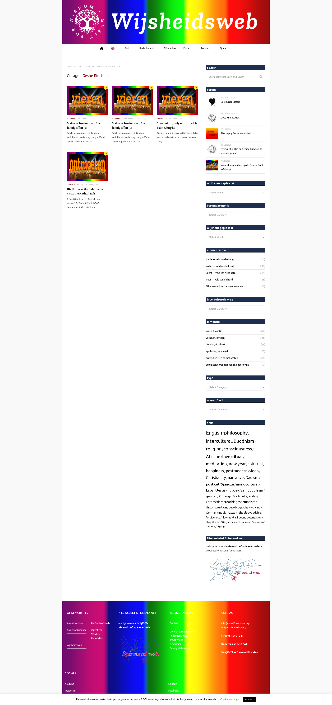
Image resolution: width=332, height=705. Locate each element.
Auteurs (205, 48)
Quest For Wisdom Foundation (97, 634)
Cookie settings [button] (229, 699)
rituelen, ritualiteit (215, 344)
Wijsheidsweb (74, 645)
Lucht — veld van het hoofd (221, 272)
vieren (160, 119)
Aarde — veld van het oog (220, 259)
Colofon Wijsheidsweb (182, 631)
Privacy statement (179, 648)
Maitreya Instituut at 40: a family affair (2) (83, 126)
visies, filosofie (214, 331)
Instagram (70, 690)
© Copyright (176, 640)
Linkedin (172, 684)
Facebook (173, 690)
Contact (174, 623)
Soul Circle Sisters (230, 102)
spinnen (71, 119)
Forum (186, 48)
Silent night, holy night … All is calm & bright (177, 126)
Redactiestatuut (178, 635)
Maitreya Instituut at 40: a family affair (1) (128, 126)
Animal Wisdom (75, 623)
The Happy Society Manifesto (236, 133)
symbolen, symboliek (217, 351)
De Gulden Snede (100, 623)
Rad (127, 48)
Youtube (69, 684)
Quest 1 (224, 48)
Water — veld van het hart (220, 266)
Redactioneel (147, 48)
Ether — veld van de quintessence (224, 286)
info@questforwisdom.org (235, 623)
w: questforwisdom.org (233, 627)
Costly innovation (230, 117)
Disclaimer (175, 644)
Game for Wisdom (76, 630)
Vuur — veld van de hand (219, 279)
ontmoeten (73, 185)
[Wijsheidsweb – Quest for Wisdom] (166, 22)
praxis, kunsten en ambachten (222, 358)
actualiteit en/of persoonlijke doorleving (227, 364)
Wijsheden (170, 48)
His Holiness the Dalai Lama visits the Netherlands (85, 192)
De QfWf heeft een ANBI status (239, 652)
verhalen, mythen (215, 337)
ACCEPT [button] (249, 699)
